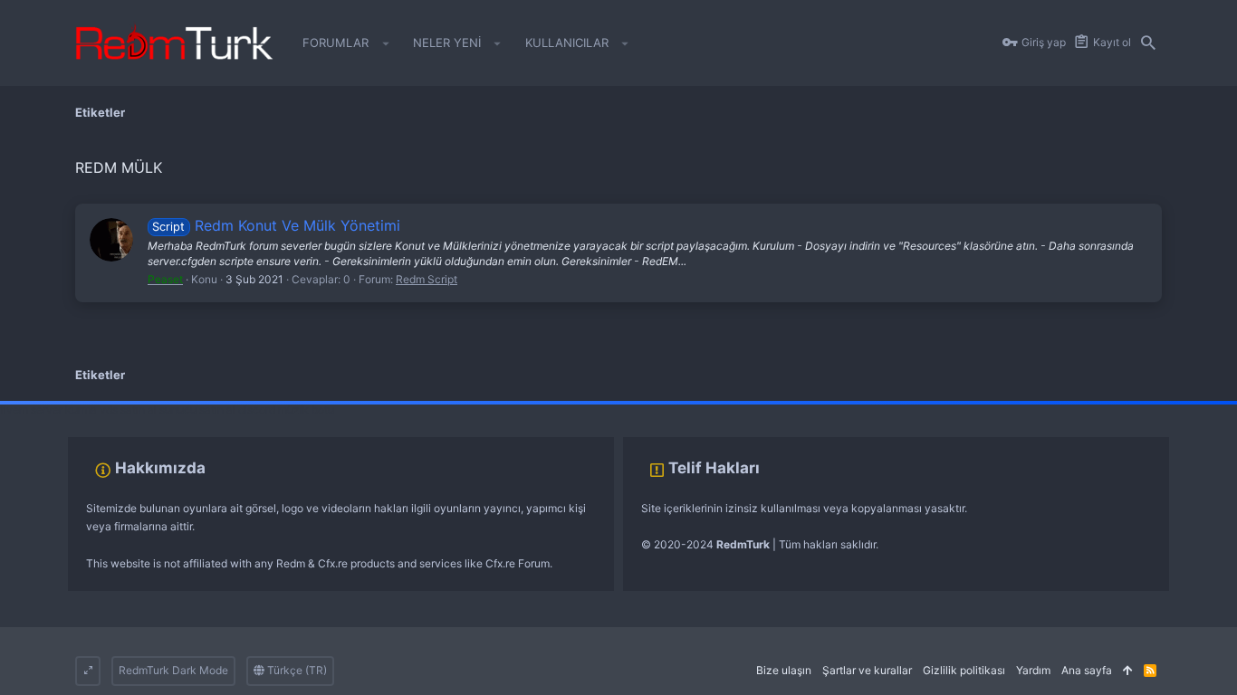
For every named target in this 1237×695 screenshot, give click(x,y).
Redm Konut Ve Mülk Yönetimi (275, 225)
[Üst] (1127, 671)
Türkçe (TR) (295, 670)
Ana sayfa (1086, 670)
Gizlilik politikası (964, 670)
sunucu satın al (197, 409)
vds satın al (128, 409)
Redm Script (426, 279)
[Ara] (1148, 43)
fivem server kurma (48, 409)
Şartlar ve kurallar (867, 670)
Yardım (1033, 670)
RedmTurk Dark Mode (173, 670)
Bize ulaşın (783, 670)
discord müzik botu (286, 409)
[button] (385, 43)
